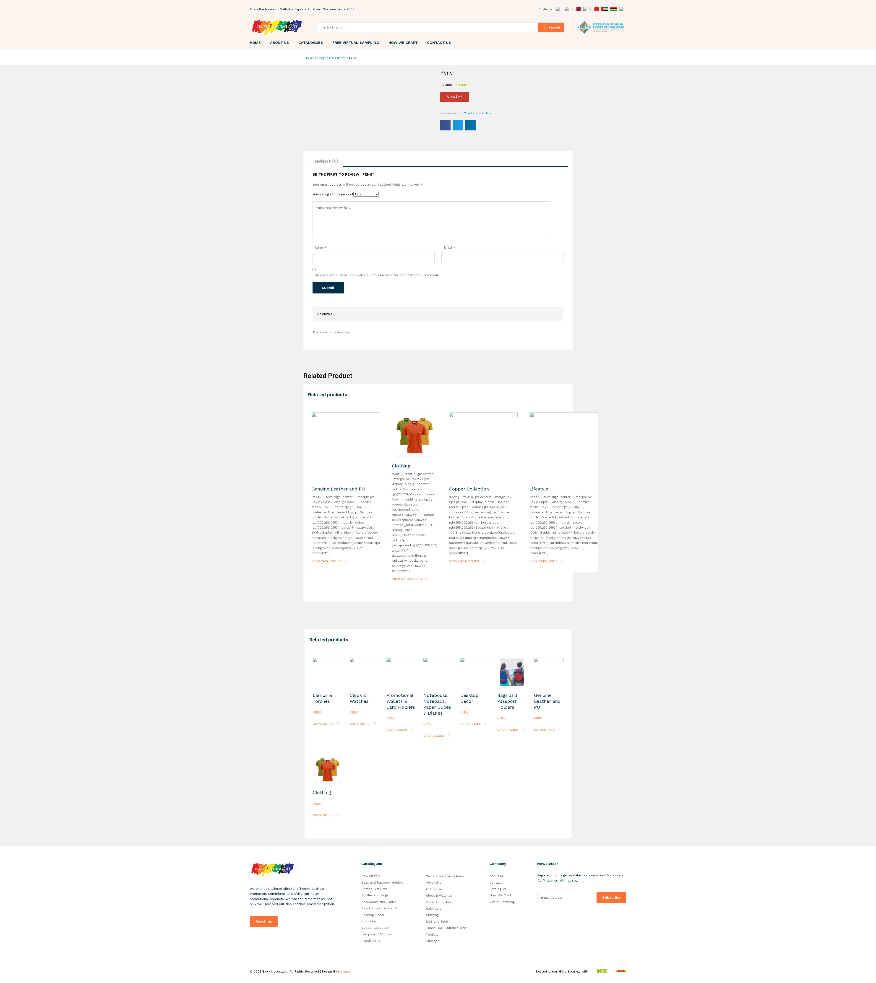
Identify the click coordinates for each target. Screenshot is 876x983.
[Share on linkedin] (470, 125)
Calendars (433, 908)
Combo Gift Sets (374, 889)
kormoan (345, 971)
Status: (448, 84)
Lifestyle (432, 941)
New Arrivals (370, 876)
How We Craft (403, 42)
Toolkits (432, 934)
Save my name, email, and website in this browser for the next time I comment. (377, 275)
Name (321, 247)
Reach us (264, 921)
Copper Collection (375, 927)
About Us (279, 42)
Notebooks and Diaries (378, 902)
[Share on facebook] (445, 125)
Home (255, 42)
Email (449, 247)
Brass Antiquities (438, 902)
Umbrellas (369, 921)
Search (554, 27)
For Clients (466, 113)
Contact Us (439, 42)
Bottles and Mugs (374, 895)
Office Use (434, 889)
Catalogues (310, 42)
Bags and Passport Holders (382, 882)
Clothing (432, 915)
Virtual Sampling (502, 902)
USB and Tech (437, 921)
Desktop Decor (372, 915)
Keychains (433, 882)
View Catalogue (543, 561)
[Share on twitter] (458, 125)
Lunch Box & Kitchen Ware (446, 928)
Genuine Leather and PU (380, 908)
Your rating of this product (333, 194)
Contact (496, 882)
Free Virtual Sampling (355, 42)
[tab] (325, 161)
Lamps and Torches (376, 934)
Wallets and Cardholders (445, 876)
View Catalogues (327, 561)
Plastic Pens (370, 940)
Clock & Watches (439, 895)
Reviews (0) (325, 161)
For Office (483, 113)
